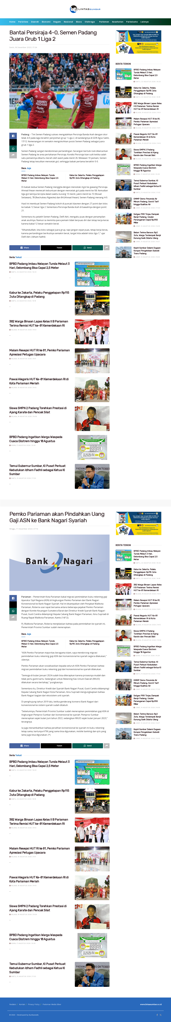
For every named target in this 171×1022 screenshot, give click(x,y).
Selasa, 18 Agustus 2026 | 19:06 (24, 416)
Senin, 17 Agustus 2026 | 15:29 (23, 445)
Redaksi (12, 1004)
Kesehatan (117, 21)
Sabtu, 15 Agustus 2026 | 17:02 (23, 478)
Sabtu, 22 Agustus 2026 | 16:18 (23, 301)
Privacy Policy (34, 1004)
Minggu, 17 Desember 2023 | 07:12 (23, 529)
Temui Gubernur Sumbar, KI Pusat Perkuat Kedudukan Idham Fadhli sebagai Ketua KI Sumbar (37, 470)
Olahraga (90, 21)
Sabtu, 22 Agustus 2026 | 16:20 (23, 272)
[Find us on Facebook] (157, 1015)
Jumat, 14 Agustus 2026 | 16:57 (147, 242)
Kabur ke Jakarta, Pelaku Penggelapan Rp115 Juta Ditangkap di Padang (145, 91)
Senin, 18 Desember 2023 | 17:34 (23, 47)
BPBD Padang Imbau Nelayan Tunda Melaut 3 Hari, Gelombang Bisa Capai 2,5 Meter (39, 178)
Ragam (57, 21)
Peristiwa (23, 21)
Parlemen (104, 21)
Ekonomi (46, 21)
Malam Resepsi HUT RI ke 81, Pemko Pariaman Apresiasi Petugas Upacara (147, 122)
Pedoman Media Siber (52, 1004)
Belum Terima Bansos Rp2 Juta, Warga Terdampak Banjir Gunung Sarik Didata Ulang (147, 235)
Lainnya (145, 21)
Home (12, 21)
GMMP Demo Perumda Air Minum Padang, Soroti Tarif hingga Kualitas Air (146, 202)
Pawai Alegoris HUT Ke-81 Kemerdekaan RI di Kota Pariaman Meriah (146, 137)
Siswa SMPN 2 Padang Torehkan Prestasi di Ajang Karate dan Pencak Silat (146, 152)
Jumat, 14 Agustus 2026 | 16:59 (147, 226)
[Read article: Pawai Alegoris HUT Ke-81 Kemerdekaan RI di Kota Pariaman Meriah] (92, 389)
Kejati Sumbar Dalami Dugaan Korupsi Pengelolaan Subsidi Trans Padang (147, 251)
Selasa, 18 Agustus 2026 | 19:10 (23, 387)
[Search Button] (161, 21)
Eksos (79, 21)
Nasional (68, 21)
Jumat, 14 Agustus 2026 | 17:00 (147, 208)
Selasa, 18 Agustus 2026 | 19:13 (23, 330)
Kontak (22, 1004)
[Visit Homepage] (86, 9)
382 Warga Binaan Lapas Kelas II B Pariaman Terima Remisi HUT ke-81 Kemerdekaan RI (148, 106)
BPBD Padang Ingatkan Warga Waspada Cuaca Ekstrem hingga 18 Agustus (148, 168)
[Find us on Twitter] (161, 1015)
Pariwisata (132, 21)
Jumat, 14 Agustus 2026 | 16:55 (147, 257)
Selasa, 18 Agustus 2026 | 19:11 (23, 359)
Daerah (35, 21)
